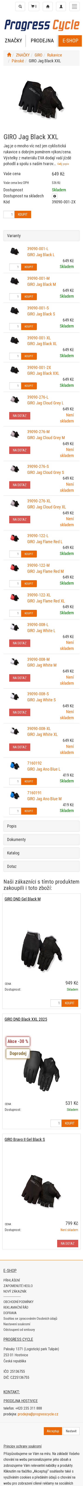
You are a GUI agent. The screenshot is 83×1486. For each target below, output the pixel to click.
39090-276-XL (39, 500)
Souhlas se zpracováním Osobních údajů (30, 1318)
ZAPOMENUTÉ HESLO (18, 1286)
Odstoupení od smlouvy (19, 1330)
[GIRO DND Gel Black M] (41, 950)
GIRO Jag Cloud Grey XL (46, 506)
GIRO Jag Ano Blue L (43, 769)
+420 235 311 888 (28, 1408)
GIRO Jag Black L (41, 254)
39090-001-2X (39, 367)
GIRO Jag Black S (41, 314)
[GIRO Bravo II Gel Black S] (41, 1191)
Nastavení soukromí (16, 1324)
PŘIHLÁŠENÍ (11, 1280)
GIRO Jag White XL (42, 734)
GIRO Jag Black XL (42, 343)
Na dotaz (20, 416)
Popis (12, 826)
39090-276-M (38, 431)
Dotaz (12, 866)
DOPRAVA (10, 1313)
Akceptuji (53, 1431)
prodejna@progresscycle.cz (38, 1414)
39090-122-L (37, 535)
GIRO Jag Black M (41, 284)
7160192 (34, 763)
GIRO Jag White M (41, 665)
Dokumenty (16, 839)
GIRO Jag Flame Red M (45, 571)
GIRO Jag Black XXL (43, 373)
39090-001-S (38, 307)
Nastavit (71, 1431)
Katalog (13, 852)
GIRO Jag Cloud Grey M (46, 437)
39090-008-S (38, 693)
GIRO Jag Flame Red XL (46, 600)
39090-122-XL (39, 594)
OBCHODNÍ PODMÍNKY (18, 1302)
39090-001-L (37, 248)
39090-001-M (38, 278)
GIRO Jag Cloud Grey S (45, 472)
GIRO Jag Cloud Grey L (45, 402)
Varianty (14, 235)
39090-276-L (37, 397)
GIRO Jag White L (41, 630)
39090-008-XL (39, 728)
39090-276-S (38, 466)
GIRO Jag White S (41, 699)
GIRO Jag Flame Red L (44, 541)
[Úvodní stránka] (9, 55)
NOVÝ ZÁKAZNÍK (15, 1291)
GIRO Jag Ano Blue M (44, 798)
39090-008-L (37, 624)
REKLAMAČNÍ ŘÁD (15, 1307)
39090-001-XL (39, 337)
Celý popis (63, 164)
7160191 (34, 792)
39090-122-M (38, 565)
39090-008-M (38, 659)
